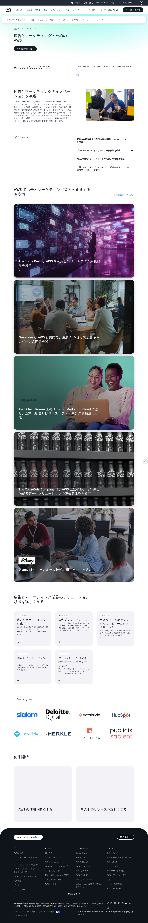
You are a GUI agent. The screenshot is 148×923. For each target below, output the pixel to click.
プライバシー (19, 912)
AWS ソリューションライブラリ (58, 866)
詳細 (78, 75)
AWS (15, 28)
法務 (109, 879)
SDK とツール (81, 857)
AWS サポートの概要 (115, 871)
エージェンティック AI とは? (26, 865)
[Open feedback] (145, 461)
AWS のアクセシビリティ (117, 875)
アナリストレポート (53, 879)
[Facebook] (111, 903)
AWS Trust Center (52, 862)
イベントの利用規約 (115, 888)
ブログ (16, 885)
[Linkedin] (115, 903)
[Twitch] (122, 903)
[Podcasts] (130, 903)
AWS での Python (83, 866)
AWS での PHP (82, 875)
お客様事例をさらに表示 (124, 195)
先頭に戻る (72, 894)
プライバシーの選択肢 (47, 912)
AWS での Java (82, 871)
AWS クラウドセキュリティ (25, 876)
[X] (108, 903)
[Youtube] (126, 903)
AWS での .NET (82, 862)
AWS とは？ (19, 853)
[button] (33, 10)
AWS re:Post (112, 862)
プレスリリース (20, 889)
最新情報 (17, 881)
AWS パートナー (51, 884)
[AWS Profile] (141, 3)
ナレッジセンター (114, 866)
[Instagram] (119, 903)
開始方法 (48, 853)
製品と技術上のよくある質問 (57, 875)
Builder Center (82, 853)
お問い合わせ (112, 853)
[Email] (108, 908)
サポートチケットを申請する (119, 857)
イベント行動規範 (114, 884)
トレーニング (50, 857)
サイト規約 (31, 912)
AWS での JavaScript (84, 879)
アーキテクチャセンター (55, 871)
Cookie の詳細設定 (20, 915)
